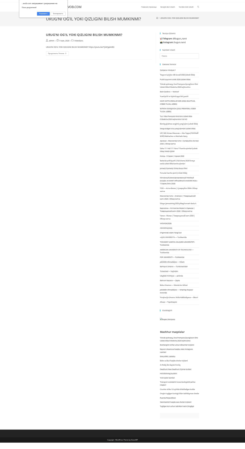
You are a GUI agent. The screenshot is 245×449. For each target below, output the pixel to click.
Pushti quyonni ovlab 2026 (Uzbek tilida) (175, 79)
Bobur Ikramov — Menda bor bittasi (173, 285)
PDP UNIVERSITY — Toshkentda (172, 257)
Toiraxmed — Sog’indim (169, 271)
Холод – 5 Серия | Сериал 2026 (172, 156)
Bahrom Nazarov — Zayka (170, 280)
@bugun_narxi (175, 38)
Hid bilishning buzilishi (168, 373)
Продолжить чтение (58, 54)
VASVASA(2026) (166, 223)
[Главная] (157, 18)
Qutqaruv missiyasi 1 (168, 70)
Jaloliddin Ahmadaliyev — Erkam (172, 262)
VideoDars (78, 40)
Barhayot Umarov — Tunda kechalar (174, 266)
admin (51, 40)
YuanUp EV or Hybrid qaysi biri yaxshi (174, 96)
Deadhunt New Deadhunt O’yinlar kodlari (175, 369)
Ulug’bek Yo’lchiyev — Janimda (171, 276)
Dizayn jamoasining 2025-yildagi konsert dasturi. (178, 203)
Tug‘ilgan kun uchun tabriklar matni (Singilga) (177, 406)
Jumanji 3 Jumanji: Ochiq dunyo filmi (173, 168)
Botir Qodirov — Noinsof (169, 91)
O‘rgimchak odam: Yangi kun (171, 233)
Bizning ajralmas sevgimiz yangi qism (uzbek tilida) (179, 124)
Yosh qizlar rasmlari (167, 378)
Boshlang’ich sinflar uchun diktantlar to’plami (177, 345)
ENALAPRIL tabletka (167, 356)
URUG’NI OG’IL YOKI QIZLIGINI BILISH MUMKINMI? (179, 18)
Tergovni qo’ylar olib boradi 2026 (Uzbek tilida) (177, 75)
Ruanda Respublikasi (168, 398)
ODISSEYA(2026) (166, 228)
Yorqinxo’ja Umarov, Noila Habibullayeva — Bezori (179, 297)
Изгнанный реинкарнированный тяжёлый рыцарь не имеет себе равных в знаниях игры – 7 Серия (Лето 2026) (179, 181)
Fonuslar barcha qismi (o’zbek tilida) (173, 173)
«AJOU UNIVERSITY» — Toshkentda (173, 237)
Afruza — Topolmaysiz (168, 302)
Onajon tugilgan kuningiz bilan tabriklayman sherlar (179, 393)
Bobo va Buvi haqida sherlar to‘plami (174, 361)
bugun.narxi (174, 42)
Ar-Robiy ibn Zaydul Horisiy (170, 365)
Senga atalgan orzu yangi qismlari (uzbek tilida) (177, 128)
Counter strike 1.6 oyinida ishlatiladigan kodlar (177, 389)
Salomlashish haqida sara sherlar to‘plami (175, 402)
